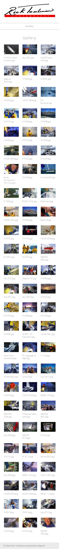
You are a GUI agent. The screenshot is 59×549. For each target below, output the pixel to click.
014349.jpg (46, 140)
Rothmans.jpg (47, 201)
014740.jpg (27, 177)
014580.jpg (46, 278)
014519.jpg (9, 512)
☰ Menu (29, 26)
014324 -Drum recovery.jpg (10, 59)
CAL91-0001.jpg (48, 475)
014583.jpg (27, 79)
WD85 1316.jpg (47, 395)
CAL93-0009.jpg (29, 395)
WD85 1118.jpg (47, 493)
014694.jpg (9, 140)
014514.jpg (27, 512)
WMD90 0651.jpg (44, 415)
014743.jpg (9, 315)
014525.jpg (9, 238)
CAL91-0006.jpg (29, 100)
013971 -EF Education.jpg (28, 335)
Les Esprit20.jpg (48, 177)
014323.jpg (46, 158)
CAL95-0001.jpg (11, 220)
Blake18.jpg (46, 220)
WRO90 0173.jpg (26, 436)
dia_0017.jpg (46, 512)
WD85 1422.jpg (29, 475)
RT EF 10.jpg (27, 456)
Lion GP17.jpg (47, 376)
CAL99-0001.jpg (11, 376)
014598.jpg (46, 121)
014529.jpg (27, 376)
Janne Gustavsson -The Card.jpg (10, 180)
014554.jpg (46, 297)
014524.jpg (27, 531)
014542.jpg (27, 158)
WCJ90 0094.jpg (29, 493)
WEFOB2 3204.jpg (8, 415)
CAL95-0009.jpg (11, 158)
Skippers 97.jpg (29, 278)
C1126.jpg (45, 355)
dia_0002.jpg (28, 57)
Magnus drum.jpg (8, 80)
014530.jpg (9, 100)
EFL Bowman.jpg (46, 101)
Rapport (41, 545)
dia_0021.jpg (9, 297)
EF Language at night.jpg (29, 357)
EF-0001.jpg (9, 257)
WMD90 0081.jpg (44, 258)
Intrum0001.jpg (47, 456)
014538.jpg (27, 121)
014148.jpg (46, 315)
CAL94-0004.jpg (48, 238)
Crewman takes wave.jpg (29, 415)
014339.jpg (9, 531)
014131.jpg (9, 456)
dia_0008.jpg (9, 435)
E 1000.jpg (8, 201)
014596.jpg (27, 220)
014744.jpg (27, 238)
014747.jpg (27, 257)
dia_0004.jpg (9, 475)
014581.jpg (46, 79)
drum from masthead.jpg (10, 357)
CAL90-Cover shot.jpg (46, 59)
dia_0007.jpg (28, 297)
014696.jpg (27, 315)
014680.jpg (9, 334)
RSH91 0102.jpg (29, 201)
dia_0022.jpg (9, 278)
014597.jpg (9, 395)
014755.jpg (27, 140)
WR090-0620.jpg (44, 532)
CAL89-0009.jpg (11, 493)
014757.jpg (9, 121)
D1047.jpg (45, 435)
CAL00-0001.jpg (48, 334)
